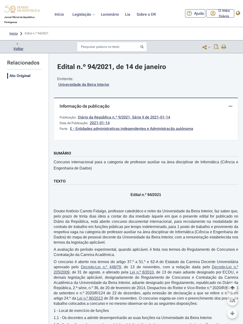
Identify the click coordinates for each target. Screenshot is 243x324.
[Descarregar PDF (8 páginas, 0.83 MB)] (216, 47)
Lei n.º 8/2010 (142, 272)
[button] (22, 10)
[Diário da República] (22, 10)
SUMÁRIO (62, 153)
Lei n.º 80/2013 (90, 298)
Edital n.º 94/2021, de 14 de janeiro (111, 67)
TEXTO (60, 181)
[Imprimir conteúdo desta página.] (223, 47)
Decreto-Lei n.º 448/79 (101, 267)
